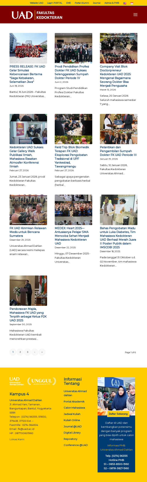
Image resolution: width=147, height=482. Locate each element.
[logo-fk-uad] (37, 14)
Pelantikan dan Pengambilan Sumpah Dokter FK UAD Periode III (118, 151)
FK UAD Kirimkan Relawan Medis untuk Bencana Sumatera (28, 232)
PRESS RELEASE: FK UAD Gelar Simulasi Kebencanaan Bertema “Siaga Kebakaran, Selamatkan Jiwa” (27, 74)
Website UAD (36, 3)
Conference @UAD (76, 445)
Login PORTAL (54, 3)
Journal (96, 3)
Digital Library (72, 432)
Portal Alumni (82, 3)
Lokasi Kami (17, 439)
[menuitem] (36, 3)
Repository (70, 438)
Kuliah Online (72, 420)
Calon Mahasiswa (74, 407)
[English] (124, 4)
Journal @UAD (73, 426)
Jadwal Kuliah (72, 413)
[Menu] (135, 14)
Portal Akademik (74, 401)
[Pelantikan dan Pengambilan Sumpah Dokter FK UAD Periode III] (118, 129)
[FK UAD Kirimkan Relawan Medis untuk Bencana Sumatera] (28, 210)
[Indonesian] (131, 4)
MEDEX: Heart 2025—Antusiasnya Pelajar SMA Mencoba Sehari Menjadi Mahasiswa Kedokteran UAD (72, 235)
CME (68, 3)
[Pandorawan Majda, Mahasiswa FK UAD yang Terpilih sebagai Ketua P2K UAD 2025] (28, 291)
